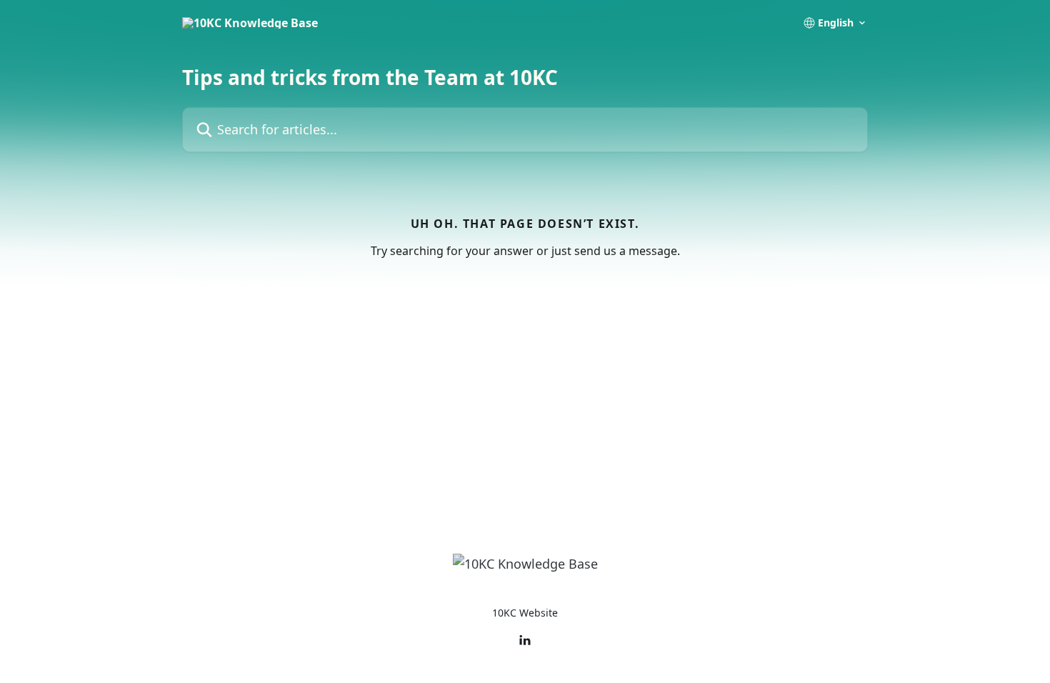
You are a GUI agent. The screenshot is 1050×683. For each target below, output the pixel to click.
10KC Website (525, 612)
